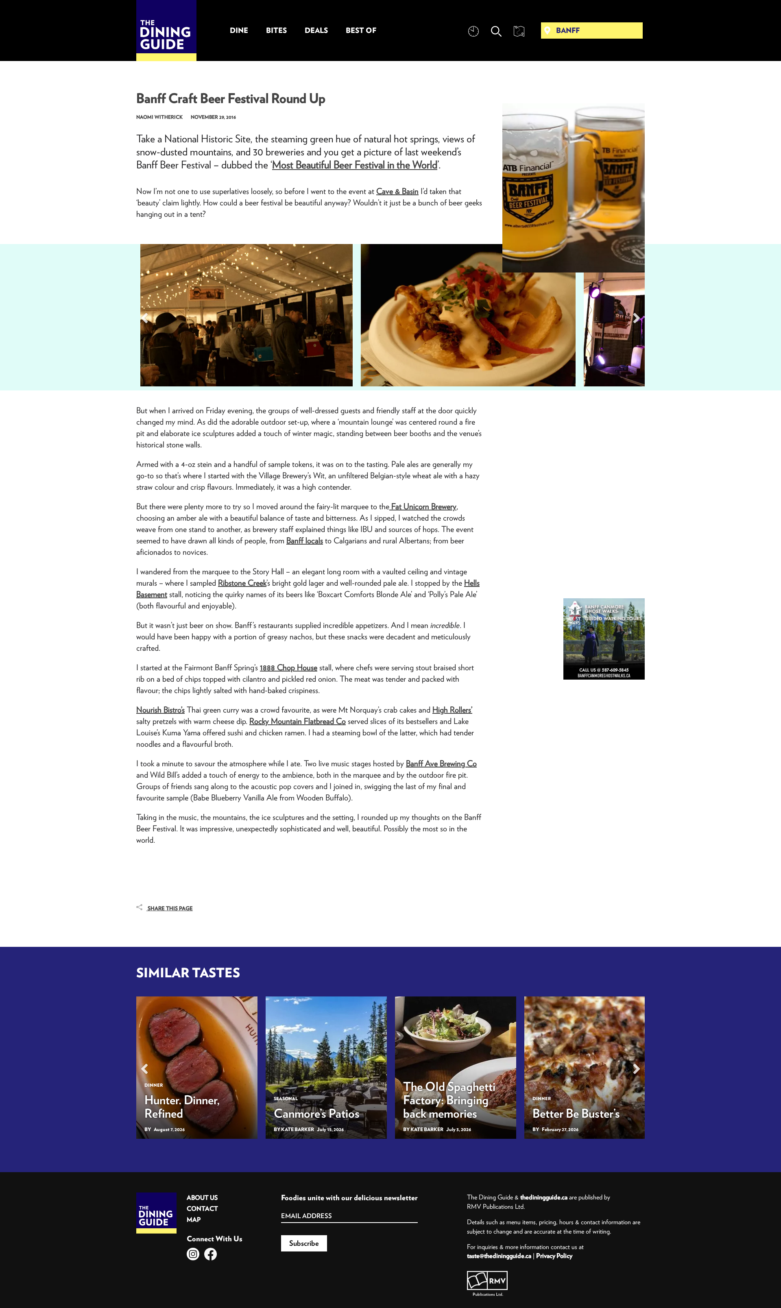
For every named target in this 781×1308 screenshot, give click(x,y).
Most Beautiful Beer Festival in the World (354, 164)
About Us (202, 1197)
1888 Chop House (288, 667)
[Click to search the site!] (496, 31)
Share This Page (169, 908)
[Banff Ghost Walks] (604, 639)
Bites (276, 30)
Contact (202, 1208)
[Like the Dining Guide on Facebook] (210, 1254)
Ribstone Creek (242, 583)
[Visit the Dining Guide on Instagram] (193, 1254)
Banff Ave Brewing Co (441, 763)
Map (194, 1219)
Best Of (361, 30)
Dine (239, 30)
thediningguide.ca (543, 1197)
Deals (316, 30)
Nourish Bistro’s (160, 709)
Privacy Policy (554, 1255)
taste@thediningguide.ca (499, 1255)
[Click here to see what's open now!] (473, 31)
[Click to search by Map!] (519, 31)
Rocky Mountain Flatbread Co (297, 721)
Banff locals (304, 540)
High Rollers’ (452, 709)
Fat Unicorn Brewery (422, 506)
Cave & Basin (397, 191)
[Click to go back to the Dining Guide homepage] (156, 1195)
